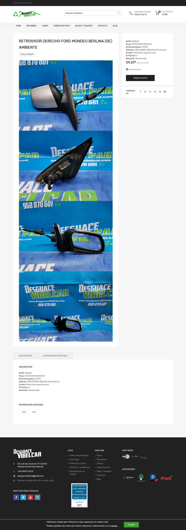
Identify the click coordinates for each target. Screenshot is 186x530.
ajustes (114, 526)
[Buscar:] (92, 13)
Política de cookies (78, 463)
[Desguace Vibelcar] (24, 14)
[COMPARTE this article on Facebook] (140, 92)
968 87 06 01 (140, 14)
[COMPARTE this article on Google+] (150, 92)
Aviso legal (74, 459)
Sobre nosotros (62, 26)
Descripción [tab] (25, 356)
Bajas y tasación (83, 26)
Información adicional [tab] (55, 356)
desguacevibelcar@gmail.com (30, 476)
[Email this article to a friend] (164, 92)
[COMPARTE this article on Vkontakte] (159, 92)
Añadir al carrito (140, 78)
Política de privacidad (79, 455)
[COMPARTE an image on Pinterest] (154, 92)
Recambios (31, 26)
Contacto (102, 26)
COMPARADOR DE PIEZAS (22, 3)
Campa (45, 26)
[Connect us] (16, 497)
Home (18, 26)
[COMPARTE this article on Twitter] (145, 92)
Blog (115, 26)
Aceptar (131, 524)
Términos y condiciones (80, 467)
